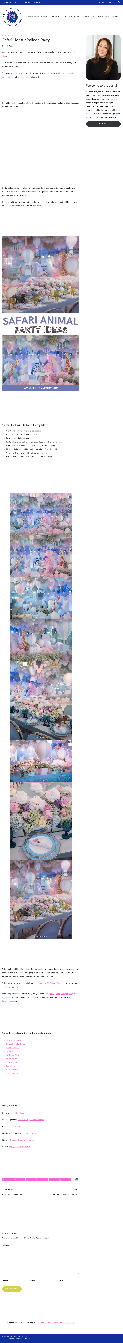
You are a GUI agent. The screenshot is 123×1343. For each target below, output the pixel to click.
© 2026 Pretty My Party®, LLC (14, 1336)
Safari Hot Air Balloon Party (49, 983)
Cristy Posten (9, 46)
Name (6, 1281)
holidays (107, 106)
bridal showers (104, 110)
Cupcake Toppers (13, 1040)
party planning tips (105, 99)
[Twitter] (113, 2)
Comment (8, 1245)
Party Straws (11, 1066)
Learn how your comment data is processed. (56, 1323)
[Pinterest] (106, 2)
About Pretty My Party (13, 2)
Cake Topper (11, 1062)
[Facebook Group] (103, 2)
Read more (103, 124)
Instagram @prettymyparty (61, 994)
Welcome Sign (12, 1055)
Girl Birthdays (16, 36)
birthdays (99, 106)
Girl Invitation (12, 1074)
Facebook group (9, 1001)
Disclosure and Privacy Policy (17, 1339)
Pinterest (6, 997)
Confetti (9, 1051)
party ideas (91, 99)
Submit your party (32, 2)
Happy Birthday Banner (16, 1044)
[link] (31, 1120)
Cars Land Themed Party (13, 1192)
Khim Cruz (19, 1113)
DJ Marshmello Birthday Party (66, 1192)
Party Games (83, 16)
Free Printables (112, 16)
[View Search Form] (119, 2)
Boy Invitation (12, 1070)
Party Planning (32, 16)
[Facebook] (99, 2)
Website (60, 1281)
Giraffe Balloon (13, 1048)
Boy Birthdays (6, 36)
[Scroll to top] (118, 1335)
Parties (23, 36)
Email (33, 1281)
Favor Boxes (11, 1059)
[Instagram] (110, 2)
